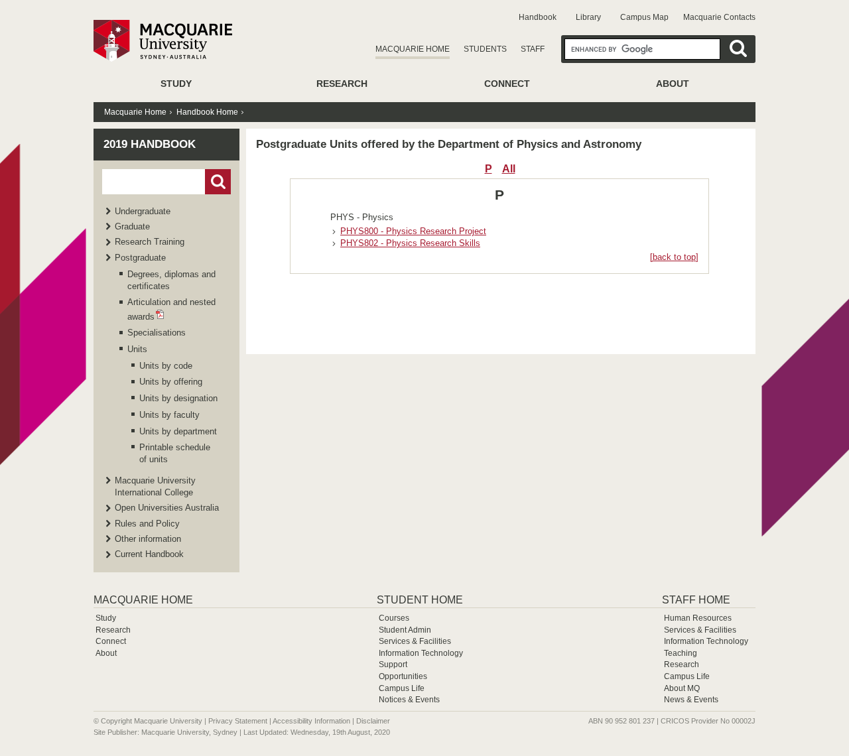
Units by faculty (169, 415)
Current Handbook (149, 554)
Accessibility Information (311, 721)
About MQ (682, 688)
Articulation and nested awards (171, 309)
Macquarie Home (412, 49)
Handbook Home (207, 112)
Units (137, 349)
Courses (394, 618)
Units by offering (170, 382)
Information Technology (421, 653)
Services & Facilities (415, 641)
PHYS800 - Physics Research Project (413, 231)
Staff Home (696, 599)
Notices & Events (409, 699)
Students (485, 49)
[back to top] (674, 257)
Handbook (537, 17)
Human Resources (698, 618)
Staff (533, 49)
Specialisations (156, 333)
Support (393, 664)
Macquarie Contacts (719, 17)
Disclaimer (373, 721)
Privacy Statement (237, 721)
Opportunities (403, 676)
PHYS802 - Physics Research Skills (410, 243)
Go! (218, 181)
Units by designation (178, 398)
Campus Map (644, 17)
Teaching (680, 653)
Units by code (165, 366)
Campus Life (401, 688)
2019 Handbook (149, 144)
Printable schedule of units (174, 453)
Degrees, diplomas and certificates (171, 280)
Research (341, 83)
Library (588, 17)
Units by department (178, 431)
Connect (507, 83)
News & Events (691, 699)
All (508, 168)
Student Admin (405, 630)
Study (176, 83)
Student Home (420, 599)
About (672, 83)
